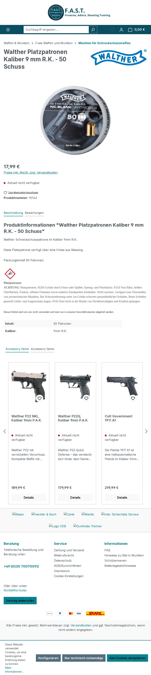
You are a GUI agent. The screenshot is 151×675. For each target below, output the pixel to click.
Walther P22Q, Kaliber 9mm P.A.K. (73, 418)
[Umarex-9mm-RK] (75, 120)
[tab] (13, 213)
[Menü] (8, 29)
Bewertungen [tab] (34, 213)
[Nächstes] (146, 431)
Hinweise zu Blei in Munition (124, 555)
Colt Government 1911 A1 (118, 418)
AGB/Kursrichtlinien (67, 566)
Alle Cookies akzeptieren (127, 658)
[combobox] (56, 29)
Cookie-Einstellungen (68, 576)
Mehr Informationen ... (14, 669)
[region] (75, 120)
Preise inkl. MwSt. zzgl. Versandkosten (31, 172)
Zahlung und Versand (69, 550)
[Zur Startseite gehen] (75, 12)
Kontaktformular (15, 590)
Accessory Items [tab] (17, 349)
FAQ (107, 550)
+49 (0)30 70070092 (21, 566)
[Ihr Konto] (121, 29)
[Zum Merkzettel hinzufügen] (39, 398)
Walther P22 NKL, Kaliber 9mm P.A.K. (26, 418)
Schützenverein (115, 560)
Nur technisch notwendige (84, 658)
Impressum (62, 571)
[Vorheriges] (4, 431)
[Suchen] (93, 29)
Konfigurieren (48, 658)
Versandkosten (81, 625)
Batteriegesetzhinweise (120, 566)
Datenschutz (63, 560)
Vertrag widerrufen (20, 600)
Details (29, 497)
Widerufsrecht (64, 555)
